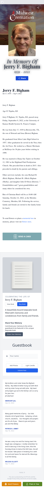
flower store (26, 221)
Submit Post (22, 370)
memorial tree (28, 218)
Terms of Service (28, 478)
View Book (10, 304)
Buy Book (22, 304)
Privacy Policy (16, 478)
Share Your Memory (14, 334)
